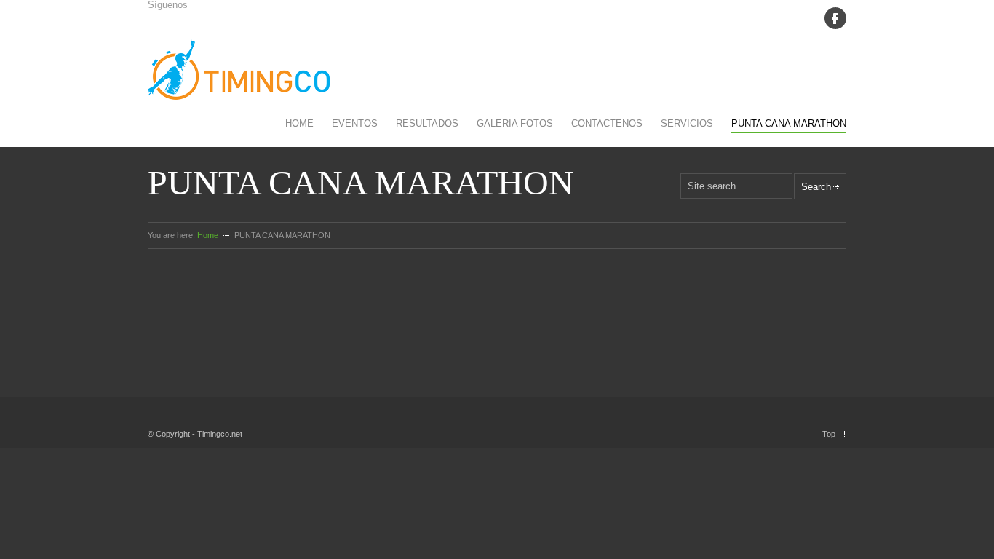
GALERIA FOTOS (515, 123)
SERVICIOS (687, 123)
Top (828, 433)
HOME (299, 123)
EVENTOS (355, 123)
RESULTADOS (427, 123)
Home (207, 235)
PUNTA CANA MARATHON (788, 123)
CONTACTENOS (607, 123)
